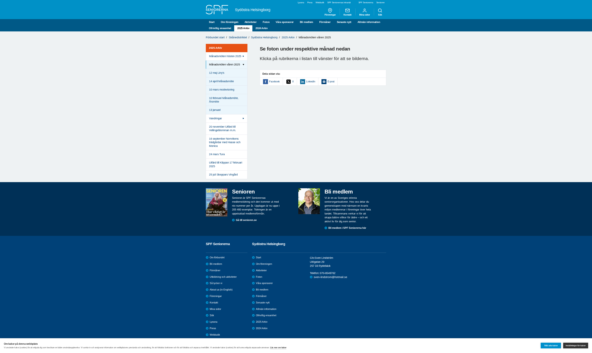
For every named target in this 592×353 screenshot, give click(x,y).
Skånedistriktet (238, 37)
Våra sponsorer (285, 22)
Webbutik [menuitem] (320, 2)
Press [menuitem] (309, 2)
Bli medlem (306, 22)
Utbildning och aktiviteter (223, 277)
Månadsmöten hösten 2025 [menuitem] (225, 56)
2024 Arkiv (261, 28)
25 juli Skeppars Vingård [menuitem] (223, 174)
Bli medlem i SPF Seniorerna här (347, 228)
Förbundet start (215, 37)
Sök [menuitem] (380, 14)
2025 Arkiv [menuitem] (215, 47)
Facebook (274, 81)
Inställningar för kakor (576, 346)
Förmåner (325, 22)
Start (212, 22)
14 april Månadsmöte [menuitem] (221, 81)
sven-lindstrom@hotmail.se (330, 277)
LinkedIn (310, 81)
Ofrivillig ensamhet (220, 28)
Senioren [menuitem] (380, 2)
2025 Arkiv (243, 28)
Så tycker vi (216, 283)
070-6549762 (327, 273)
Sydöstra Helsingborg (264, 37)
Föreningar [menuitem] (330, 14)
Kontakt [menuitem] (347, 14)
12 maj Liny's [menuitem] (216, 72)
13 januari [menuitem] (215, 109)
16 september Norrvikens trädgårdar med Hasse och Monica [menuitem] (224, 142)
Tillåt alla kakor (551, 346)
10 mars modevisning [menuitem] (221, 89)
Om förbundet (217, 257)
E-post (331, 81)
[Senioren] (216, 202)
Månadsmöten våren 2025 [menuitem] (224, 64)
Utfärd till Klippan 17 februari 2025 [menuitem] (225, 164)
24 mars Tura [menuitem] (217, 154)
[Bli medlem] (309, 201)
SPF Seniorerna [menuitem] (365, 2)
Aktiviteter (251, 22)
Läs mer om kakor (278, 347)
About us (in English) (221, 289)
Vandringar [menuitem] (215, 118)
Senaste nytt (344, 22)
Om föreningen (229, 22)
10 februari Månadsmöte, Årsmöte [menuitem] (223, 100)
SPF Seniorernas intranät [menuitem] (339, 2)
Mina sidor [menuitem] (364, 14)
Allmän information (369, 22)
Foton (266, 22)
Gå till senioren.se (246, 220)
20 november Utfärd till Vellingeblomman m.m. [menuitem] (222, 128)
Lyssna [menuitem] (301, 2)
